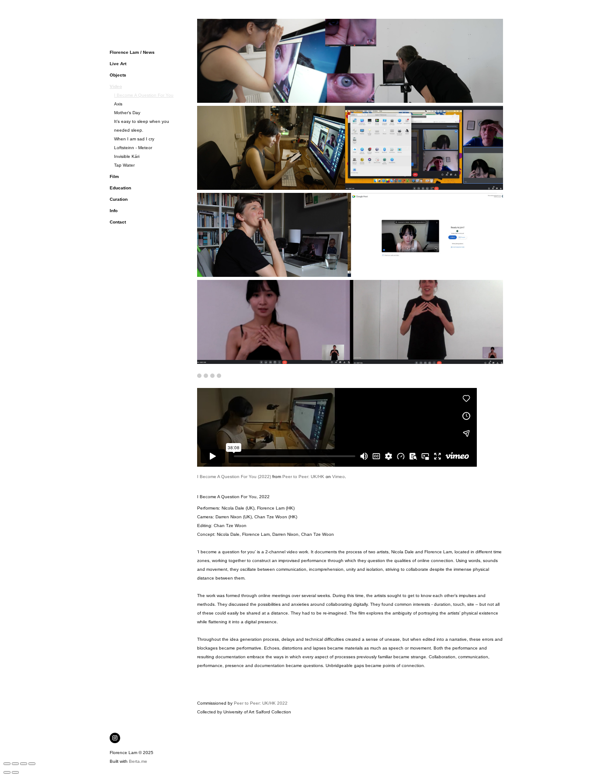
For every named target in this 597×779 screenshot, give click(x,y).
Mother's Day (127, 112)
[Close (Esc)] (6, 763)
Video (116, 86)
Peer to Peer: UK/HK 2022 (261, 703)
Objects (118, 75)
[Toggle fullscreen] (23, 763)
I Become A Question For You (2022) (234, 476)
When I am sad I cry (134, 138)
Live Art (118, 63)
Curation (119, 199)
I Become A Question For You (144, 95)
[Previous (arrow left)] (6, 772)
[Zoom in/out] (31, 763)
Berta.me (138, 761)
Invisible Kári (126, 156)
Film (114, 176)
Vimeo (338, 476)
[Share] (15, 763)
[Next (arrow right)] (15, 772)
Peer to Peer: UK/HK (303, 476)
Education (120, 187)
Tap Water (124, 165)
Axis (118, 103)
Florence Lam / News (132, 52)
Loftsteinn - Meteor (133, 147)
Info (114, 210)
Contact (118, 222)
